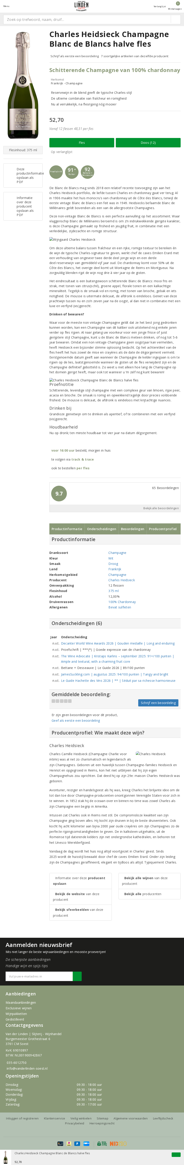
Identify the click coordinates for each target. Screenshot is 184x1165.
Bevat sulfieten (119, 607)
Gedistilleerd (15, 1019)
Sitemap (102, 1118)
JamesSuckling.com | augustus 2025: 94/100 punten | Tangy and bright (115, 674)
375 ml (113, 591)
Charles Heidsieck (121, 580)
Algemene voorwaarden (131, 1118)
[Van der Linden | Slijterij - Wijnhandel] (81, 6)
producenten (143, 894)
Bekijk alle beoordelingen (161, 508)
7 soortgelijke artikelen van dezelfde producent (135, 56)
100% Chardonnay (122, 602)
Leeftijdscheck (163, 1118)
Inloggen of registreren (22, 1118)
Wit (110, 558)
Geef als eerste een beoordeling (76, 720)
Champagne (117, 553)
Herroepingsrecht (102, 1123)
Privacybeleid (74, 1123)
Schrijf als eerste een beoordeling (74, 56)
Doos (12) (148, 142)
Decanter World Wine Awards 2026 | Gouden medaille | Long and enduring (118, 643)
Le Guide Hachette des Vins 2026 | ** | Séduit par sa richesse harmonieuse (118, 680)
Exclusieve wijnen (19, 1008)
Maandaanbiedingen (21, 1002)
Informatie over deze (79, 881)
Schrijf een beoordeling (158, 703)
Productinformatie (67, 529)
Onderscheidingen (101, 529)
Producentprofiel (163, 529)
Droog (113, 564)
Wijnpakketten (16, 1014)
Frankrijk (114, 569)
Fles (82, 142)
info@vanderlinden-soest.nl (27, 1068)
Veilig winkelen (81, 1118)
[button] (56, 172)
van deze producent (76, 897)
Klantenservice (54, 1118)
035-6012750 (16, 1062)
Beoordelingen (132, 529)
